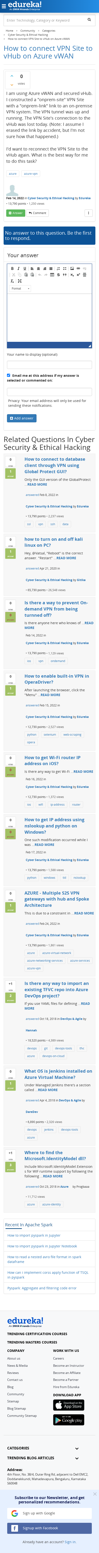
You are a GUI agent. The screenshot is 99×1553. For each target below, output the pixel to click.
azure (13, 174)
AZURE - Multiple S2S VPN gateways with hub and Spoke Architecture (57, 899)
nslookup (80, 878)
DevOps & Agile (71, 1019)
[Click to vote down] (12, 84)
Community (15, 1394)
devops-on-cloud (53, 1056)
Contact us (15, 1380)
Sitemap (13, 1401)
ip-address (57, 805)
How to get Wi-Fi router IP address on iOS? (52, 761)
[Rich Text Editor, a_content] (49, 318)
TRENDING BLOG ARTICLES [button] (30, 1458)
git (46, 1048)
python (31, 735)
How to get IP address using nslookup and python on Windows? (54, 826)
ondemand (58, 661)
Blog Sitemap (16, 1408)
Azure (64, 1187)
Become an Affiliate (66, 1373)
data (65, 524)
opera (31, 742)
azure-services (80, 961)
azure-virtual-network (56, 953)
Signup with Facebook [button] (40, 1528)
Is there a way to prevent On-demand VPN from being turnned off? (56, 609)
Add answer (23, 418)
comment (39, 213)
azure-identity (51, 1204)
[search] (89, 19)
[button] (12, 268)
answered (32, 495)
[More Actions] (89, 213)
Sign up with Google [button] (38, 1513)
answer (17, 213)
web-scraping (72, 735)
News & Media (17, 1365)
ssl (29, 524)
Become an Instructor (68, 1365)
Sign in (70, 1542)
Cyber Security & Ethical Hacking (51, 198)
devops (32, 1048)
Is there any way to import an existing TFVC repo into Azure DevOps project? (57, 989)
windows (49, 878)
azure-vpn (30, 174)
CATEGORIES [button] (18, 1448)
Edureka (85, 198)
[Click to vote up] (12, 75)
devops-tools (63, 1048)
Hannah (31, 1030)
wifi (40, 805)
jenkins (49, 1130)
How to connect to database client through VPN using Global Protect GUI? (55, 465)
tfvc (82, 1048)
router (76, 805)
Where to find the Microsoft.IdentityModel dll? (55, 1156)
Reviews (13, 1373)
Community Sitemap (22, 1415)
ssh (52, 524)
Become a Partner (66, 1380)
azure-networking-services (45, 961)
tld (64, 878)
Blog (10, 1387)
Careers (58, 1358)
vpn (40, 524)
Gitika (81, 580)
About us (13, 1358)
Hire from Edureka (66, 1387)
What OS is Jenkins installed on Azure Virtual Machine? (58, 1074)
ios (29, 661)
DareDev (32, 1112)
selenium (50, 735)
